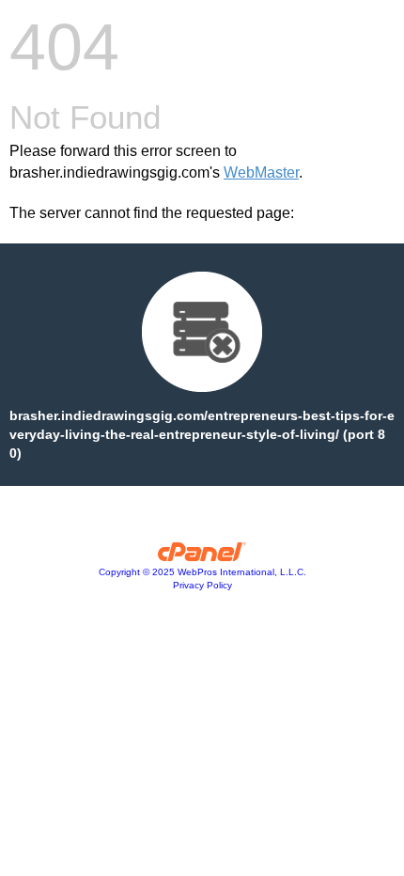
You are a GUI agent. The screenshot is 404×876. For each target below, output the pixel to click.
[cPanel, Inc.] (202, 556)
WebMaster (261, 172)
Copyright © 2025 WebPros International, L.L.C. (202, 572)
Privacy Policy (202, 585)
